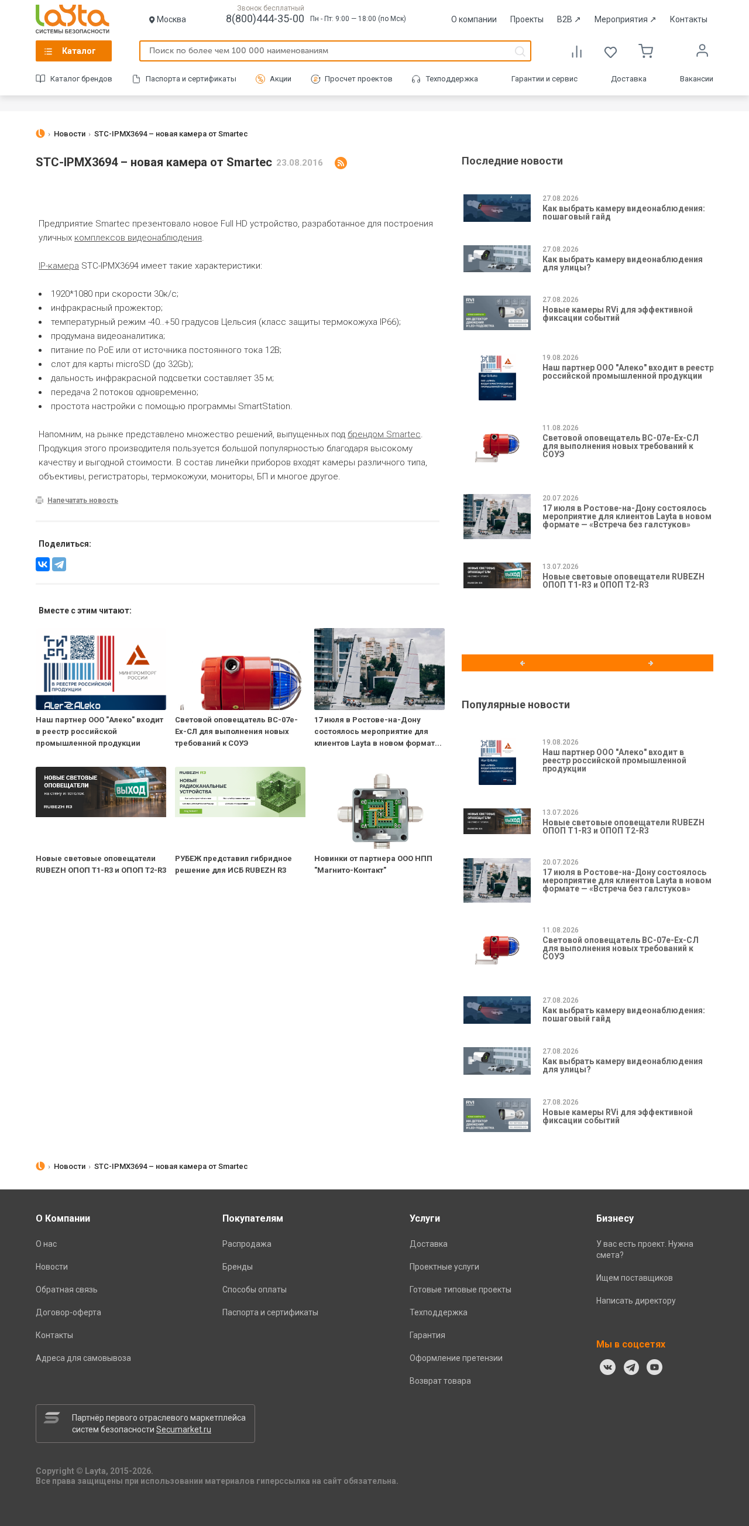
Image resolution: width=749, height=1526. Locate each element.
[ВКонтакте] (608, 1367)
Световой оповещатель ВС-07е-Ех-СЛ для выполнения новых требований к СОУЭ (236, 731)
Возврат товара (440, 1381)
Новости (52, 1266)
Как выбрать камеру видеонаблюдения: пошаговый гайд (623, 212)
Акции (280, 78)
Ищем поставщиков (634, 1277)
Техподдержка (452, 78)
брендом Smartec (384, 434)
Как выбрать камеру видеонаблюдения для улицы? (622, 263)
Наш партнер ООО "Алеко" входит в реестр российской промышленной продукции (99, 731)
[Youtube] (654, 1367)
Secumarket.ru (183, 1429)
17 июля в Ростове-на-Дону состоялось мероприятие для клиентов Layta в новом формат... (378, 731)
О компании (474, 19)
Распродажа (247, 1244)
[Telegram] (59, 564)
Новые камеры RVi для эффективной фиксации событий (617, 314)
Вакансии (696, 78)
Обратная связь (67, 1289)
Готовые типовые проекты (460, 1289)
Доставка (629, 78)
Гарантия (427, 1335)
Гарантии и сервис (544, 78)
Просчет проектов (359, 78)
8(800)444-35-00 (265, 18)
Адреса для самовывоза (83, 1358)
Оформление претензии (456, 1358)
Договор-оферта (68, 1312)
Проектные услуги (444, 1266)
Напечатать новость (82, 500)
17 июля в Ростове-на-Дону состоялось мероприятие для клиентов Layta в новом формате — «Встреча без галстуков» (627, 516)
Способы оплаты (254, 1289)
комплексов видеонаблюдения (138, 237)
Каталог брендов (81, 78)
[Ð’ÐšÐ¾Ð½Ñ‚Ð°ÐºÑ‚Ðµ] (43, 564)
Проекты (527, 19)
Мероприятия (626, 19)
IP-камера (59, 265)
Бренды (237, 1266)
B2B (569, 19)
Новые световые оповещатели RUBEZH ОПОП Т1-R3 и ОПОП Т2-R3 (623, 580)
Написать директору (636, 1300)
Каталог (79, 51)
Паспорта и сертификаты (191, 78)
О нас (46, 1244)
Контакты (688, 19)
